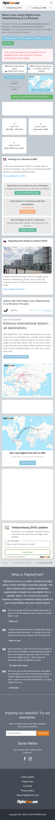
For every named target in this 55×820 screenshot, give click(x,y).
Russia (5, 563)
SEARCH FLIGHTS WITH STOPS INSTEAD (30, 97)
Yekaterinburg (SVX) (22, 563)
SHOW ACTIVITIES (27, 230)
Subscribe (43, 733)
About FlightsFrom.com (28, 795)
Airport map (27, 781)
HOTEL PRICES (27, 212)
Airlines (38, 38)
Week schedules (26, 38)
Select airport (27, 777)
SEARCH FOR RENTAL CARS (27, 193)
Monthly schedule (9, 38)
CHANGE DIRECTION (15, 77)
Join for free (27, 552)
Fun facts (27, 786)
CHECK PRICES (27, 463)
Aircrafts (47, 38)
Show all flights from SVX (14, 289)
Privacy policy (27, 790)
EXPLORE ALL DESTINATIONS (16, 357)
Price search (8, 43)
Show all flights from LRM (14, 176)
